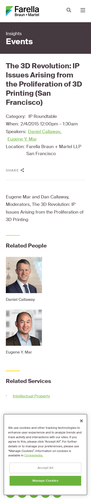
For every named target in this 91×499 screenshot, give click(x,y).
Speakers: (16, 132)
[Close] (81, 421)
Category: (16, 116)
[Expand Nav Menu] (83, 10)
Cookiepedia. (33, 455)
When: (12, 124)
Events (19, 42)
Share (12, 170)
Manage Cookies (45, 481)
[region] (45, 454)
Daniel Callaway (44, 132)
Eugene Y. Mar (22, 139)
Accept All (45, 468)
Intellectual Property (31, 396)
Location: (15, 146)
